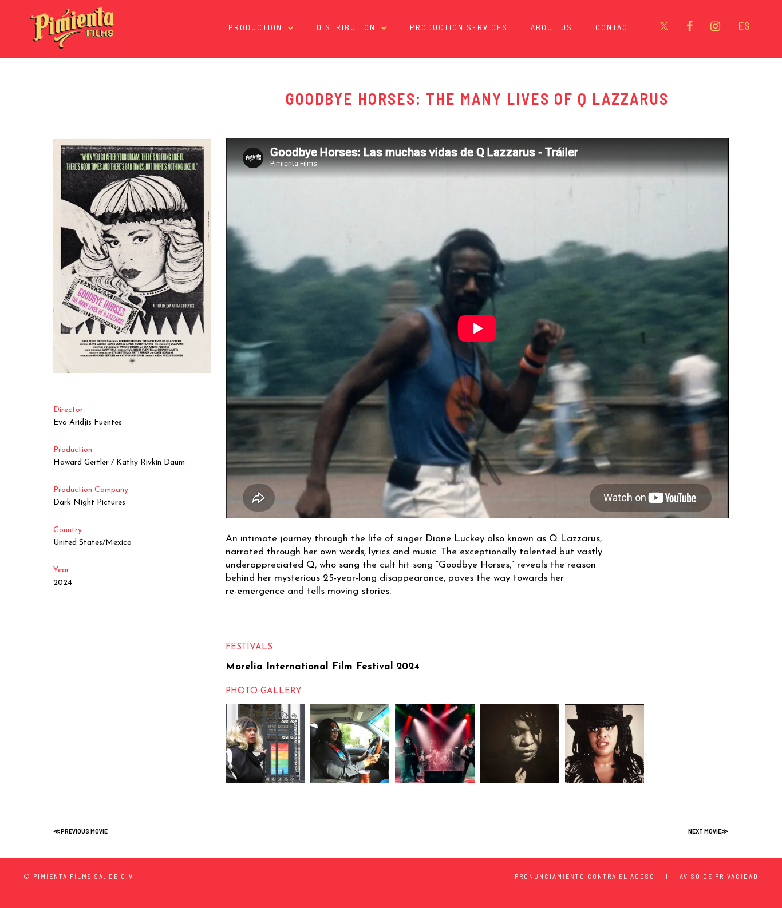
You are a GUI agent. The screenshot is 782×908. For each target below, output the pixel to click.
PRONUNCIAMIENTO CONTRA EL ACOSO (585, 876)
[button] (265, 743)
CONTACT (614, 27)
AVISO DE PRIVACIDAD (719, 876)
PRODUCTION (255, 27)
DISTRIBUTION (346, 27)
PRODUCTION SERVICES (459, 27)
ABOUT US (551, 27)
